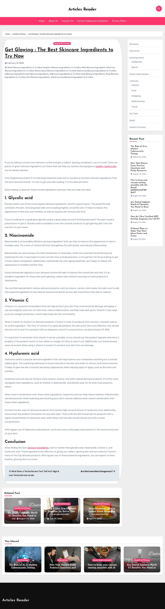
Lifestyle (134, 81)
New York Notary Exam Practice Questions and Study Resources (63, 568)
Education (135, 51)
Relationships (138, 101)
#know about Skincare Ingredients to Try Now (55, 71)
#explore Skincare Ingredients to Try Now (62, 67)
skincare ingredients (38, 447)
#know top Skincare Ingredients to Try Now (96, 71)
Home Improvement (139, 74)
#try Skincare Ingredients (38, 77)
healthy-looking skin (106, 166)
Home (42, 21)
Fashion (135, 85)
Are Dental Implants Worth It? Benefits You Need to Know (22, 516)
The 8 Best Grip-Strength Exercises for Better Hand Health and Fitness (62, 511)
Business (134, 44)
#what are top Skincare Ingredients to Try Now (72, 77)
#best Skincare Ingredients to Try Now (24, 67)
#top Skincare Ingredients (93, 74)
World (132, 120)
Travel (134, 107)
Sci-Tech (134, 113)
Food (133, 90)
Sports (134, 67)
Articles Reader (82, 9)
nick (14, 519)
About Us (53, 21)
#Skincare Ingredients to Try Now (65, 74)
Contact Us (67, 21)
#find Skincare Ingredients (93, 67)
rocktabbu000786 (60, 514)
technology (23, 560)
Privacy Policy (119, 21)
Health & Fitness (62, 43)
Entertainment (137, 58)
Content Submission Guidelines (92, 21)
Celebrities (136, 62)
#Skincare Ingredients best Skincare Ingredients (27, 74)
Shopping (136, 96)
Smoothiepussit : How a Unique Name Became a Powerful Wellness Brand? (102, 511)
